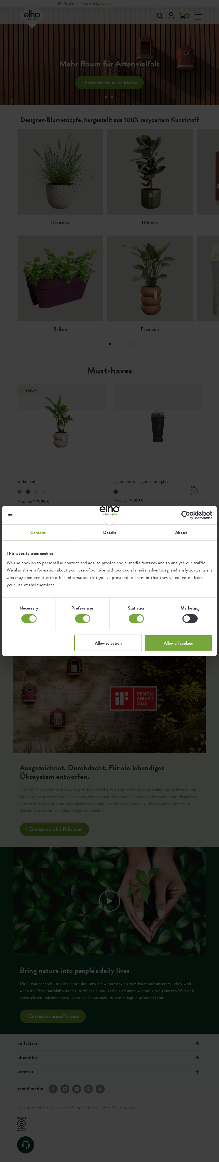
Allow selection (108, 643)
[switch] (82, 618)
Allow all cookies (178, 643)
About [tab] (181, 532)
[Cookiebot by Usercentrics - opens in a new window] (189, 515)
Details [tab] (109, 532)
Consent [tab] (38, 532)
